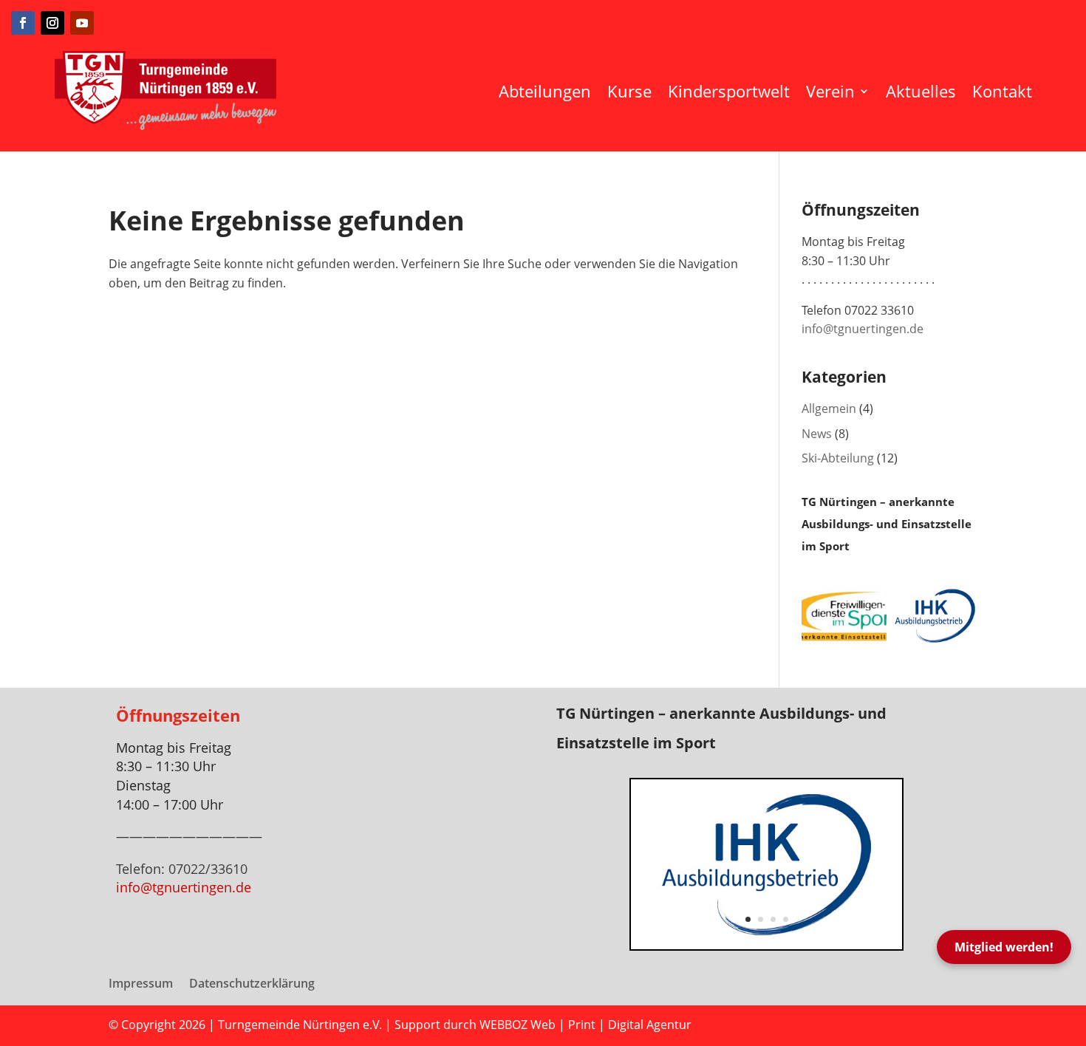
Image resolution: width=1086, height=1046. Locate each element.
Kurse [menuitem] (629, 91)
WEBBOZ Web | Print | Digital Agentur (585, 1024)
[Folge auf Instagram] (52, 23)
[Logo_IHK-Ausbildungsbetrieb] (766, 945)
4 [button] (785, 919)
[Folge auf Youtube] (82, 23)
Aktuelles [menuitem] (921, 91)
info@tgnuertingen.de (862, 329)
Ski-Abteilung (838, 458)
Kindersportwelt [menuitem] (729, 91)
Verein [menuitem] (830, 91)
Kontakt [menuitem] (1002, 91)
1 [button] (748, 919)
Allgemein (829, 408)
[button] (631, 864)
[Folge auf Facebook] (23, 23)
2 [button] (760, 919)
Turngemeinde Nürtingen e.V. (301, 1024)
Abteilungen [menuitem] (545, 91)
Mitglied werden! (1003, 947)
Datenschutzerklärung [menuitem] (252, 984)
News (817, 433)
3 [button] (773, 919)
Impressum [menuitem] (141, 984)
